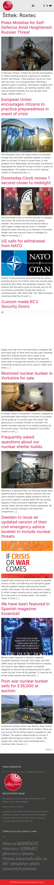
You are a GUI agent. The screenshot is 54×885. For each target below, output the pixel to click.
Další (49, 749)
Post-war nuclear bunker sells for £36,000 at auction (24, 686)
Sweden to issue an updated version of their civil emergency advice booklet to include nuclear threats (26, 527)
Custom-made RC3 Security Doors (19, 304)
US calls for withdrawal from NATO (23, 243)
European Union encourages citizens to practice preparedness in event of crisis (25, 106)
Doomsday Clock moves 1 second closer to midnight (26, 180)
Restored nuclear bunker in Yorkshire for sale (26, 375)
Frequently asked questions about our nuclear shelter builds (21, 442)
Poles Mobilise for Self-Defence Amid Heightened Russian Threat (26, 27)
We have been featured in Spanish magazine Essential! (25, 608)
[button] (33, 6)
